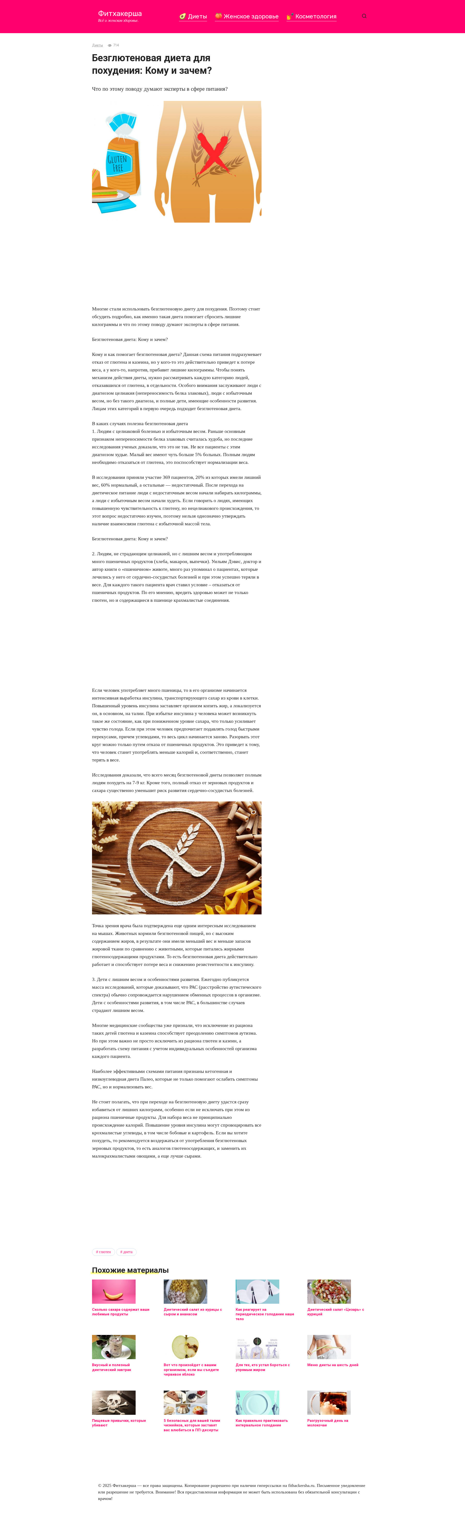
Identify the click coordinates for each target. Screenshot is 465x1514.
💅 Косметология (312, 16)
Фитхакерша (120, 13)
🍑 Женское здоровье (247, 16)
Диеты (97, 45)
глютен (105, 1252)
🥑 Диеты (193, 16)
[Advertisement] (177, 264)
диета (127, 1252)
